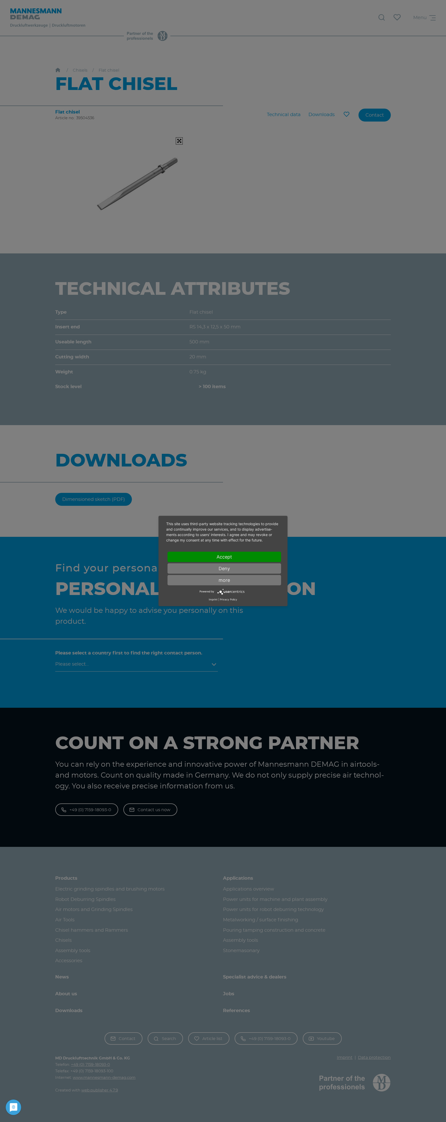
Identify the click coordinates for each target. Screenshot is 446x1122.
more (224, 580)
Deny (224, 568)
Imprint (213, 599)
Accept (224, 556)
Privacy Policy (228, 599)
